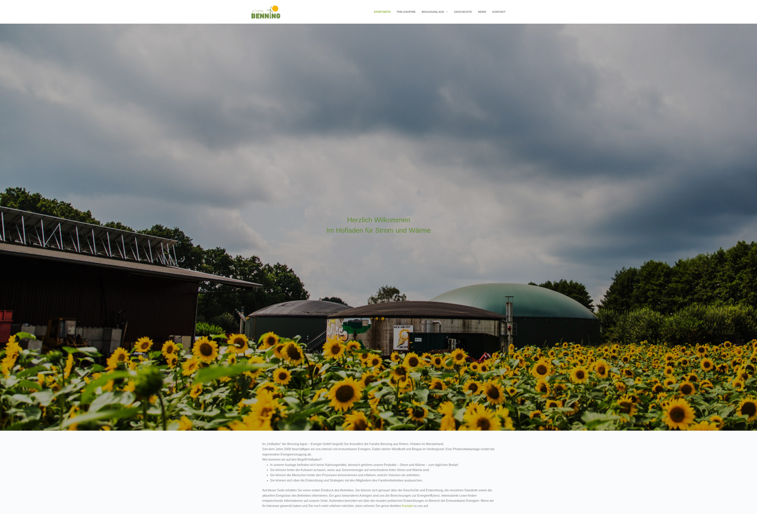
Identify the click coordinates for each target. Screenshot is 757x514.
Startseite (382, 11)
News (482, 11)
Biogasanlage (433, 11)
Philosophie (406, 11)
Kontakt (499, 11)
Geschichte (463, 11)
